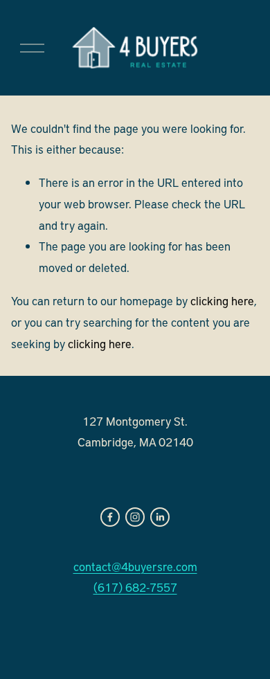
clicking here (222, 300)
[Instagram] (135, 517)
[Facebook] (110, 517)
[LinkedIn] (160, 517)
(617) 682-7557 (135, 587)
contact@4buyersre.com (135, 566)
